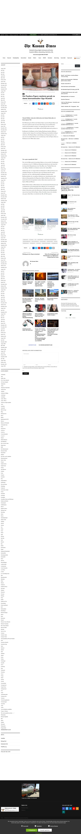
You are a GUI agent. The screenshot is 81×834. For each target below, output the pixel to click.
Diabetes (2, 454)
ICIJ (33, 122)
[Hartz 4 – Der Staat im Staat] (64, 196)
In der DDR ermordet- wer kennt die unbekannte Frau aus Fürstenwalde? (73, 277)
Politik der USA (4, 601)
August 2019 (3, 224)
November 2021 (4, 174)
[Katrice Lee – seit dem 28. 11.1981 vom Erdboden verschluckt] (64, 292)
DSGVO (44, 57)
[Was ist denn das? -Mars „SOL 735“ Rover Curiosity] (64, 216)
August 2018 (3, 247)
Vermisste (2, 698)
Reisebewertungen (4, 612)
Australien (3, 406)
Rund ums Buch (4, 627)
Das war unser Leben (4, 443)
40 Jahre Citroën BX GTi (66, 83)
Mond (2, 581)
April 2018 (3, 254)
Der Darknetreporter (4, 449)
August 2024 (3, 113)
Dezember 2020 (4, 195)
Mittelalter (3, 579)
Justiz (2, 540)
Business (2, 421)
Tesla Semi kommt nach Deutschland (68, 86)
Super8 (2, 655)
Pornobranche (26, 243)
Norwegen (3, 588)
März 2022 (3, 167)
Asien (2, 404)
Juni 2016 (2, 293)
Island (2, 528)
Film (2, 478)
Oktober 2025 (3, 87)
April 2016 (3, 297)
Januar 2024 (3, 126)
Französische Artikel (4, 489)
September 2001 (4, 347)
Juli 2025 (2, 92)
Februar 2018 (3, 258)
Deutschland (23, 57)
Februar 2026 (3, 79)
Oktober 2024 (3, 109)
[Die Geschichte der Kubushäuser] (64, 210)
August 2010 (3, 338)
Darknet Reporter (4, 439)
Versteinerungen (4, 701)
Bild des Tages (3, 410)
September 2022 (4, 156)
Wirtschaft (3, 724)
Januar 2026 (3, 81)
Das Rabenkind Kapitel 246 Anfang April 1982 (70, 89)
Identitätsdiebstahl (4, 517)
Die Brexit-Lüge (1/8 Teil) (73, 221)
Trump (2, 675)
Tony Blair (42, 166)
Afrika (2, 385)
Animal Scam (3, 389)
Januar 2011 (3, 334)
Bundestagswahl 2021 (5, 419)
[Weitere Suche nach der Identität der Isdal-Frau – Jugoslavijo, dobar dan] (70, 178)
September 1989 (4, 356)
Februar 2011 (3, 332)
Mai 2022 (2, 163)
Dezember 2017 (4, 262)
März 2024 (3, 122)
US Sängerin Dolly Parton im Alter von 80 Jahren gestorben (69, 93)
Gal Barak (31, 131)
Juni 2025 (2, 94)
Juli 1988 (2, 358)
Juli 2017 (2, 271)
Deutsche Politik (4, 450)
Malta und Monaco (35, 241)
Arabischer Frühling (4, 393)
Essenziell (25, 826)
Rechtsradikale (3, 608)
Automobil (3, 408)
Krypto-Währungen (26, 241)
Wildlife (2, 722)
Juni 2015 (2, 310)
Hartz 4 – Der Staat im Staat (74, 195)
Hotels (2, 514)
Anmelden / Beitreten (24, 34)
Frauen (2, 491)
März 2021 (3, 189)
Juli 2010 (2, 340)
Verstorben (3, 703)
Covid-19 (2, 436)
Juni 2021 (2, 183)
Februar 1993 (3, 354)
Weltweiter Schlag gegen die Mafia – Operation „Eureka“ (27, 283)
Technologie (3, 660)
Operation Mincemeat (65, 99)
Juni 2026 (2, 72)
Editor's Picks (3, 460)
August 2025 (3, 90)
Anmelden (3, 738)
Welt (2, 718)
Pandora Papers (50, 241)
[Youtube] (73, 808)
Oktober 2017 (3, 265)
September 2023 (4, 133)
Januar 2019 (3, 237)
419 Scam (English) (4, 382)
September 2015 (4, 306)
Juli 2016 (2, 291)
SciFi (2, 640)
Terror (2, 664)
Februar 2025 (3, 102)
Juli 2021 (2, 182)
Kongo (2, 549)
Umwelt (29, 57)
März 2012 (3, 321)
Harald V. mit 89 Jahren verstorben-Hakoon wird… (49, 34)
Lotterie (2, 571)
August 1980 (3, 366)
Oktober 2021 (3, 176)
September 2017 (4, 267)
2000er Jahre (3, 378)
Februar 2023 (3, 146)
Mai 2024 (2, 118)
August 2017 (3, 269)
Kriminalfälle (3, 553)
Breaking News (16, 57)
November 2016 (4, 284)
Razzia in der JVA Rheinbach (69, 135)
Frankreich (3, 488)
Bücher (2, 417)
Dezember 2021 (4, 172)
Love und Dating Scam (5, 573)
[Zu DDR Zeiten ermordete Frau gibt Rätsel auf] (64, 285)
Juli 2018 (2, 248)
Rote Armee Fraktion (5, 625)
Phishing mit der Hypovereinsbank (31, 254)
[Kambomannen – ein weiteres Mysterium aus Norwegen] (64, 271)
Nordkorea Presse (4, 586)
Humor (2, 516)
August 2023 (3, 135)
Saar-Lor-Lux (3, 631)
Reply (67, 317)
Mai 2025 (2, 96)
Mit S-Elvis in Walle (72, 234)
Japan (2, 534)
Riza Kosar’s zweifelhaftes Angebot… (70, 139)
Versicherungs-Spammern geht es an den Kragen (27, 226)
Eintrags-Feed (3, 741)
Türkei (2, 677)
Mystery (2, 582)
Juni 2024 (2, 116)
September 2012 (4, 312)
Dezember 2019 (4, 217)
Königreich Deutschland (5, 551)
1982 (2, 376)
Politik (34, 57)
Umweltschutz (3, 683)
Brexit (2, 415)
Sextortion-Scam (4, 644)
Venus (2, 692)
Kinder (2, 545)
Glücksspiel (45, 190)
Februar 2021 (3, 191)
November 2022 (4, 152)
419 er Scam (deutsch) (5, 380)
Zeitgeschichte (3, 727)
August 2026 (3, 68)
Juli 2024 (2, 115)
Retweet (70, 317)
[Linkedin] (70, 808)
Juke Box (2, 538)
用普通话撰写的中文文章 (6, 729)
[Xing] (63, 812)
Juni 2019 (2, 228)
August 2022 (3, 157)
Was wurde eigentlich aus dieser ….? (7, 713)
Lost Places (3, 569)
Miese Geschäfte (43, 192)
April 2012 (3, 319)
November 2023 (4, 129)
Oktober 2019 (3, 221)
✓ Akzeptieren (31, 830)
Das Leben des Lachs (72, 201)
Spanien (2, 649)
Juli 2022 (2, 159)
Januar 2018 (3, 260)
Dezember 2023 (4, 128)
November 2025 (4, 85)
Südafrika (2, 653)
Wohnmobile (3, 726)
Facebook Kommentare (45, 345)
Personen (2, 594)
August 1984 (3, 360)
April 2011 (3, 328)
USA (2, 690)
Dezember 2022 (4, 150)
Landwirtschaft (3, 564)
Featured (9, 57)
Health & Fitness (4, 508)
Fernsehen (3, 476)
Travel (2, 674)
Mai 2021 (2, 185)
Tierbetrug (3, 666)
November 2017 (4, 263)
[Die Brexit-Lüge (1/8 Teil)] (64, 223)
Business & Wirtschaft (5, 422)
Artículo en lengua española (6, 402)
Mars (2, 575)
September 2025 (4, 89)
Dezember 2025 (4, 83)
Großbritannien (3, 504)
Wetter (2, 720)
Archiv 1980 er (3, 398)
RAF (2, 607)
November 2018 (4, 241)
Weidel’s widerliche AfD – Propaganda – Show (70, 106)
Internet (2, 525)
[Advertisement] (40, 25)
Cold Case (3, 430)
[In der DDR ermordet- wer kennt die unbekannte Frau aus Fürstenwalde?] (64, 277)
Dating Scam (3, 445)
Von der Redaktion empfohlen (6, 709)
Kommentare (32, 345)
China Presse (3, 428)
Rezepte (2, 620)
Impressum (69, 57)
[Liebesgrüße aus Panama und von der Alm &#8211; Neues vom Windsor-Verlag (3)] (40, 222)
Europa (2, 467)
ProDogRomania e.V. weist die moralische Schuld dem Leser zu (69, 115)
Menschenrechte (4, 577)
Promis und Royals (4, 605)
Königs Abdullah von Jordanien (32, 167)
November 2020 (4, 196)
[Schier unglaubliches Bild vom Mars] (64, 264)
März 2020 (3, 211)
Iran (1, 527)
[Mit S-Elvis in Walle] (64, 236)
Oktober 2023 (3, 131)
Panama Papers (52, 122)
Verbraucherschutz (4, 694)
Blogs (2, 411)
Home (4, 57)
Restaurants (3, 618)
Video (2, 705)
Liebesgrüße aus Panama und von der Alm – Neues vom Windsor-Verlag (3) (40, 227)
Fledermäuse (3, 482)
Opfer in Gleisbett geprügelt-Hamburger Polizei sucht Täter (39, 315)
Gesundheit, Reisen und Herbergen (7, 499)
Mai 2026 (2, 74)
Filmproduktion (4, 480)
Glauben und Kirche (4, 501)
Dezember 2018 (4, 239)
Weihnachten (3, 714)
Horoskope (3, 512)
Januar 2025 (3, 103)
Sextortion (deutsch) (4, 642)
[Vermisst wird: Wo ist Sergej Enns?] (64, 258)
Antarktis (2, 391)
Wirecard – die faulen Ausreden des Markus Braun (39, 300)
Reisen (2, 614)
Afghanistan (3, 383)
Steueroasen (32, 243)
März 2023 (3, 144)
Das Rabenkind (3, 441)
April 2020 (3, 209)
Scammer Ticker (4, 636)
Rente (2, 616)
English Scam (3, 465)
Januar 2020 (3, 215)
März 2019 (3, 234)
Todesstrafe (3, 670)
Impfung (2, 521)
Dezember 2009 (4, 341)
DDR (2, 447)
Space (2, 646)
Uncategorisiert (3, 685)
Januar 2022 (3, 170)
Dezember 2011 (4, 325)
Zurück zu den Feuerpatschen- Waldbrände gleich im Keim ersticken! (69, 80)
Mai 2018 (2, 252)
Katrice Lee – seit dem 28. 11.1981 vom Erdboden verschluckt (73, 291)
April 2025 (3, 98)
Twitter (63, 311)
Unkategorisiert (3, 688)
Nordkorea (3, 584)
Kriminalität (3, 556)
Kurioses (2, 560)
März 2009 (3, 345)
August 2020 (3, 202)
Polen (2, 597)
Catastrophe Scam (4, 424)
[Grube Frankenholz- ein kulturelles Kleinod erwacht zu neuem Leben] (64, 243)
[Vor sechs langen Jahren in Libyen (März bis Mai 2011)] (64, 251)
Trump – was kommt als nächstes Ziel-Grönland (51, 226)
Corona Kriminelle (4, 434)
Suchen (62, 63)
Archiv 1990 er (3, 400)
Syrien (2, 657)
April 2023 (3, 143)
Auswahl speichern (45, 830)
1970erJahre (3, 374)
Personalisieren (39, 833)
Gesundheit (3, 497)
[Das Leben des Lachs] (64, 203)
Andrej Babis (48, 167)
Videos (2, 707)
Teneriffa (2, 662)
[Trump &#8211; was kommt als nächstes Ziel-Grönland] (52, 222)
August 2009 (3, 343)
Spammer (2, 647)
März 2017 (3, 278)
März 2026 (3, 77)
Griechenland (3, 502)
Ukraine (2, 679)
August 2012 (3, 314)
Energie (2, 462)
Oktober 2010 (3, 336)
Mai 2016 (2, 295)
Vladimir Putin (54, 243)
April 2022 (3, 165)
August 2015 (3, 308)
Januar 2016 (3, 301)
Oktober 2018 (3, 243)
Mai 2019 (2, 230)
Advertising (56, 57)
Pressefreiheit (3, 603)
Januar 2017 (3, 282)
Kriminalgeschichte (4, 555)
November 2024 (4, 107)
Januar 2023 (3, 148)
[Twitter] (67, 808)
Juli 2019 (2, 226)
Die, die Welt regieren (47, 194)
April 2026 (3, 76)
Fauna (2, 473)
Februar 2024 (3, 124)
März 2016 (3, 299)
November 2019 (4, 219)
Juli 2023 (2, 137)
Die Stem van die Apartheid (6, 456)
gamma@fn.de (28, 810)
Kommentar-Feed (4, 744)
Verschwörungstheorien (5, 700)
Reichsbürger (3, 610)
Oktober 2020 (3, 198)
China (2, 426)
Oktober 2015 (3, 304)
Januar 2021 (3, 193)
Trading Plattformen (46, 243)
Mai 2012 (2, 317)
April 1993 (3, 353)
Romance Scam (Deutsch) (5, 621)
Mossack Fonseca (52, 170)
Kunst (40, 57)
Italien (2, 532)
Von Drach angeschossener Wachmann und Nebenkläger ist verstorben (50, 284)
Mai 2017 (2, 275)
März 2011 (3, 330)
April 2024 (3, 120)
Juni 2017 (2, 273)
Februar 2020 (3, 213)
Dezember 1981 (4, 364)
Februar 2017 (3, 280)
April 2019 (3, 232)
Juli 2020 (2, 204)
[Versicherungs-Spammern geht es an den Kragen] (28, 222)
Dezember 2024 (4, 105)
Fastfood (2, 471)
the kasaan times (26, 100)
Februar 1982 (3, 362)
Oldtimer (2, 590)
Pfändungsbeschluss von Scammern (68, 96)
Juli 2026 (2, 70)
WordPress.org (4, 746)
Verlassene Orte (4, 696)
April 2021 (3, 187)
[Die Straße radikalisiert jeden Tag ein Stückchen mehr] (64, 230)
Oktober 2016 (3, 286)
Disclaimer (50, 57)
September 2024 (4, 111)
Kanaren (2, 541)
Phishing (2, 595)
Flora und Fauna (4, 484)
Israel (2, 530)
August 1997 (3, 351)
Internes (2, 523)
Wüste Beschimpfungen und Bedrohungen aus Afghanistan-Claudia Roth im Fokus (51, 255)
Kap (1, 543)
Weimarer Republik (4, 716)
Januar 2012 (3, 323)
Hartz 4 (2, 506)
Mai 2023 (2, 141)
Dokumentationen (4, 458)
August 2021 (3, 180)
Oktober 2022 (3, 154)
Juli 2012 (2, 315)
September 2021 (4, 178)
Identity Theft (3, 519)
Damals (2, 437)
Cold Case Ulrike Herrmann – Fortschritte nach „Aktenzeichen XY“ (70, 103)
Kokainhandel (54, 190)
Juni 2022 (2, 161)
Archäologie (3, 395)
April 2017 (3, 276)
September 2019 (4, 222)
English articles (3, 463)
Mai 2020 (2, 208)
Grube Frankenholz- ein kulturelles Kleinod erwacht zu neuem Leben (73, 243)
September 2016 (4, 288)
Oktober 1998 (3, 349)
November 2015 (4, 302)
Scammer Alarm (4, 635)
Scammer (2, 633)
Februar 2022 (3, 169)
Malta (27, 181)
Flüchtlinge (3, 486)
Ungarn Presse (3, 687)
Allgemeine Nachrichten (5, 387)
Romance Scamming (4, 623)
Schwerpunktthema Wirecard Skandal (7, 638)
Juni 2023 (2, 139)
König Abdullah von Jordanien (50, 239)
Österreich (3, 592)
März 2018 (3, 256)
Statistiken (39, 826)
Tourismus (3, 672)
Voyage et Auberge (4, 711)
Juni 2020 (2, 206)
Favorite (74, 317)
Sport (2, 651)
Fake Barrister (3, 469)
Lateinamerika (3, 566)
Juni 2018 (2, 250)
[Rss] (77, 808)
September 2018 (4, 245)
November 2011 (4, 327)
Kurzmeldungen (4, 562)
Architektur (3, 397)
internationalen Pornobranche (49, 184)
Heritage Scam (3, 510)
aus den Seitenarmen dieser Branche (37, 186)
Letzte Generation (4, 568)
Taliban (2, 659)
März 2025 (3, 100)
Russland (2, 629)
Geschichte (3, 495)
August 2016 (3, 289)
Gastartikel (63, 57)
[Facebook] (63, 808)
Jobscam (2, 536)
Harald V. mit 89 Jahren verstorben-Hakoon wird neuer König (69, 76)
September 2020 (4, 200)
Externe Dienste (54, 826)
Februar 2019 (3, 235)
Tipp (2, 668)
